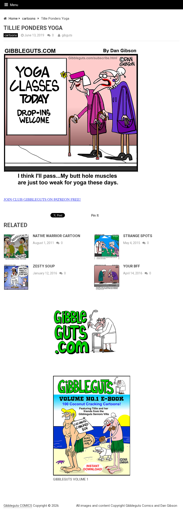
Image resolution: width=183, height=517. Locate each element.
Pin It (95, 215)
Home (13, 19)
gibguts (67, 35)
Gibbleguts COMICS (18, 506)
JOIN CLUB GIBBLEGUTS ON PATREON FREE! (42, 199)
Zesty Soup (44, 266)
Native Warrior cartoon (56, 236)
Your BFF (131, 266)
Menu (14, 5)
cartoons (28, 19)
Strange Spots (137, 236)
